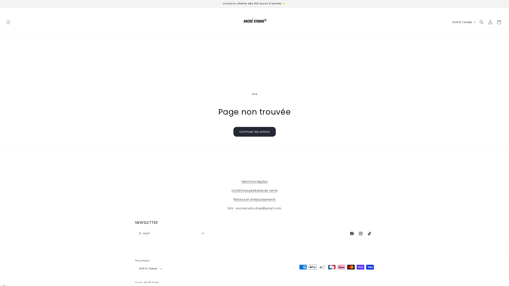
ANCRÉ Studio (151, 282)
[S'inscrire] (202, 233)
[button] (8, 22)
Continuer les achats (254, 131)
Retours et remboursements (254, 199)
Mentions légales (255, 181)
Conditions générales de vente (254, 190)
